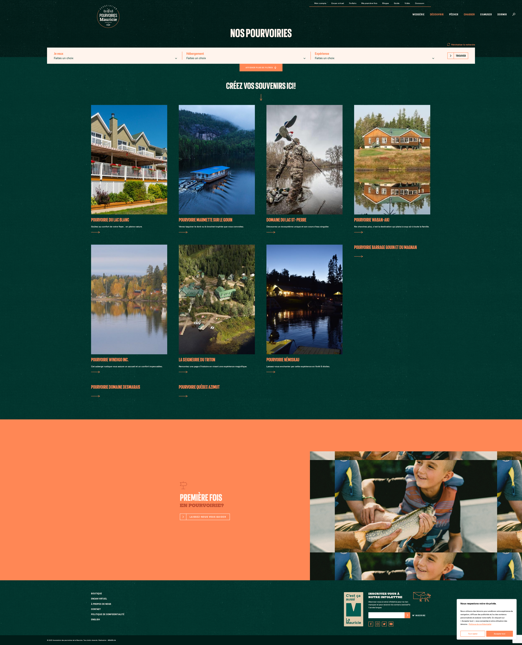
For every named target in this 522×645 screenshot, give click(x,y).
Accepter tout (499, 634)
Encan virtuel (337, 3)
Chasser (469, 14)
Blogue (385, 3)
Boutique (96, 593)
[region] (487, 619)
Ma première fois (369, 3)
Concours (419, 3)
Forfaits (352, 3)
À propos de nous (101, 604)
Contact (96, 609)
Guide (397, 3)
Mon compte (320, 3)
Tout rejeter (473, 634)
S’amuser (486, 14)
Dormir (502, 14)
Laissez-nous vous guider (208, 516)
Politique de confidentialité (480, 624)
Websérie (418, 14)
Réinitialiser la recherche (463, 44)
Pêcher (453, 14)
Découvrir (437, 14)
